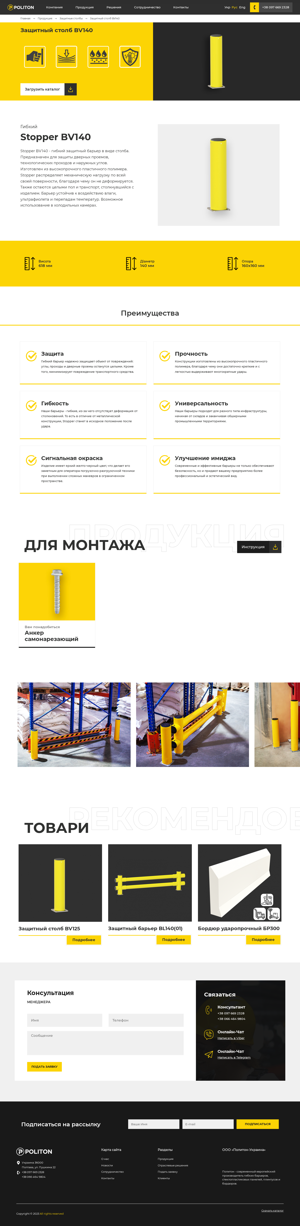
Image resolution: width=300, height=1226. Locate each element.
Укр (227, 7)
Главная (25, 18)
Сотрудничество (147, 7)
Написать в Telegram (234, 1057)
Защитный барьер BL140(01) (145, 928)
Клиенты (164, 1178)
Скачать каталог (272, 1210)
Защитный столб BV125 (49, 929)
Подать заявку (168, 1171)
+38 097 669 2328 (275, 7)
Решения (114, 7)
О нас (105, 1158)
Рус (235, 7)
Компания (54, 7)
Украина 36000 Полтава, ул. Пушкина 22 (39, 1165)
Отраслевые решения (173, 1165)
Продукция (85, 7)
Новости (107, 1165)
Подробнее (83, 940)
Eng (242, 7)
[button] (282, 724)
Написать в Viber (231, 1038)
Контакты (181, 7)
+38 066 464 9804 (231, 1018)
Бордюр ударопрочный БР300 (239, 928)
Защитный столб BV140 (105, 18)
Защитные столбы (71, 18)
